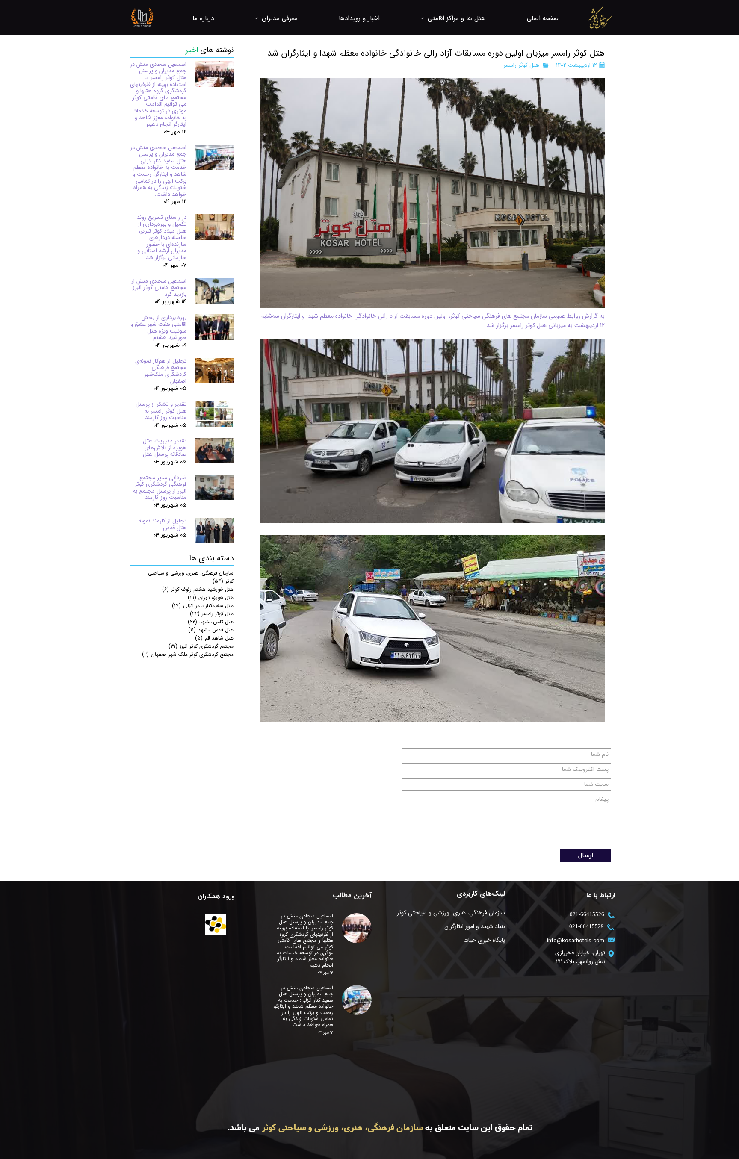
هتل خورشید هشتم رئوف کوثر (198, 589)
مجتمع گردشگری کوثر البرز (201, 646)
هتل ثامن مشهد (211, 622)
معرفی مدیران (280, 18)
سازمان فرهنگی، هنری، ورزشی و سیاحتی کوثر (451, 912)
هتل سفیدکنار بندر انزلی (203, 606)
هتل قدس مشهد (211, 630)
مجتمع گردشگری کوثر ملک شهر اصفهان (188, 654)
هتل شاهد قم (214, 638)
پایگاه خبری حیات (484, 940)
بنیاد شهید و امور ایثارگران (474, 926)
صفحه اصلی (543, 18)
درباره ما (203, 18)
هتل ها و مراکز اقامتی (457, 18)
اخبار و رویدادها (359, 18)
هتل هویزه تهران (211, 597)
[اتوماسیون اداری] (215, 924)
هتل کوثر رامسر (521, 65)
